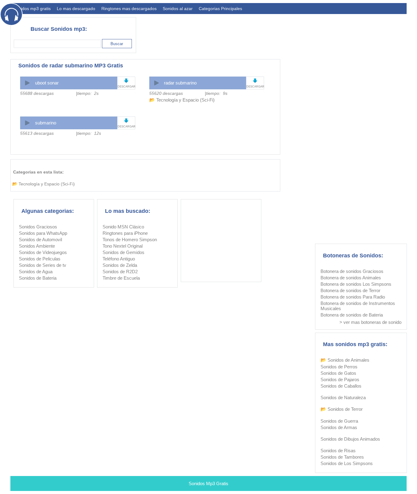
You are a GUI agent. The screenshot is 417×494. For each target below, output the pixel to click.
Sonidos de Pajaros (340, 379)
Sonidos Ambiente (37, 246)
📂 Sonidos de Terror (342, 409)
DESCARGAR (126, 86)
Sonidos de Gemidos (123, 252)
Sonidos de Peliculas (39, 258)
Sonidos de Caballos (341, 385)
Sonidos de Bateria (37, 278)
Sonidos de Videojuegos (43, 252)
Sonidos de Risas (338, 450)
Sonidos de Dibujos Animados (350, 439)
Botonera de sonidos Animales (351, 277)
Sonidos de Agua (36, 271)
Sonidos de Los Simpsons (347, 463)
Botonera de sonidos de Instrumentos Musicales (358, 306)
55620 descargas (166, 93)
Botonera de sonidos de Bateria (352, 314)
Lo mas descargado (76, 8)
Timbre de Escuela (121, 278)
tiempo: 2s (88, 93)
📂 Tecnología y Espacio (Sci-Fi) (182, 99)
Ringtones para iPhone (125, 233)
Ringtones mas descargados (129, 8)
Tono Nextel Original (123, 246)
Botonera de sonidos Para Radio (353, 296)
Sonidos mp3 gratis (32, 8)
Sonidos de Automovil (40, 239)
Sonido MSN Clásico (123, 226)
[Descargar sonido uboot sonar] (126, 80)
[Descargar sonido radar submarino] (255, 80)
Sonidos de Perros (339, 366)
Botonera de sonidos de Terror (350, 290)
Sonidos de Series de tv (42, 265)
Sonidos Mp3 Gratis (208, 483)
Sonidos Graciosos (38, 226)
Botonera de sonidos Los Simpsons (356, 284)
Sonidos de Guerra (339, 421)
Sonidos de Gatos (338, 373)
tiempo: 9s (216, 93)
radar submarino (180, 82)
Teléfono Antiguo (119, 258)
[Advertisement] (295, 32)
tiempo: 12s (89, 133)
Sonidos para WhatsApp (43, 233)
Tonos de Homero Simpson (130, 239)
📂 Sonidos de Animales (345, 360)
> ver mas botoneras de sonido (370, 322)
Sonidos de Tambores (342, 457)
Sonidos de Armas (339, 427)
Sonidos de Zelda (120, 265)
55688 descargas (37, 93)
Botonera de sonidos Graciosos (352, 271)
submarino (45, 122)
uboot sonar (47, 82)
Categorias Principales (220, 8)
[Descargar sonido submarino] (126, 120)
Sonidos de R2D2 (120, 271)
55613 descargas (37, 133)
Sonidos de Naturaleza (343, 397)
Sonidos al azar (178, 8)
